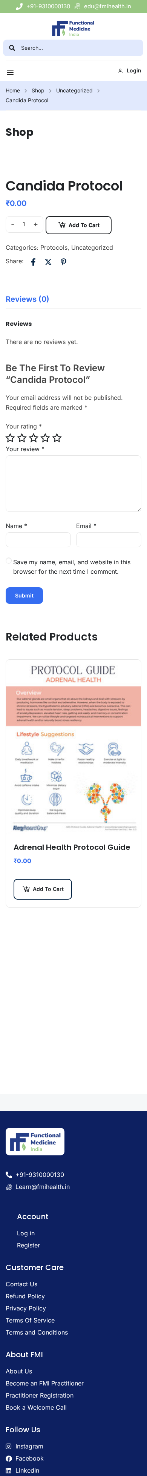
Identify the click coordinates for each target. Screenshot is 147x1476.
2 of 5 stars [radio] (21, 437)
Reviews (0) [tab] (27, 299)
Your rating (24, 426)
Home (13, 90)
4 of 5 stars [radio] (45, 437)
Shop (38, 90)
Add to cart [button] (48, 889)
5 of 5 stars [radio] (56, 437)
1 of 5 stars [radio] (10, 437)
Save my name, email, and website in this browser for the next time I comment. (71, 567)
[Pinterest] (63, 261)
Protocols (53, 247)
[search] (12, 48)
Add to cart (84, 225)
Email (86, 526)
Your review (25, 449)
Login (134, 70)
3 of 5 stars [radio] (33, 437)
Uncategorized (74, 90)
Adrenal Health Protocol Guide (72, 847)
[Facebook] (33, 261)
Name (16, 526)
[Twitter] (48, 261)
